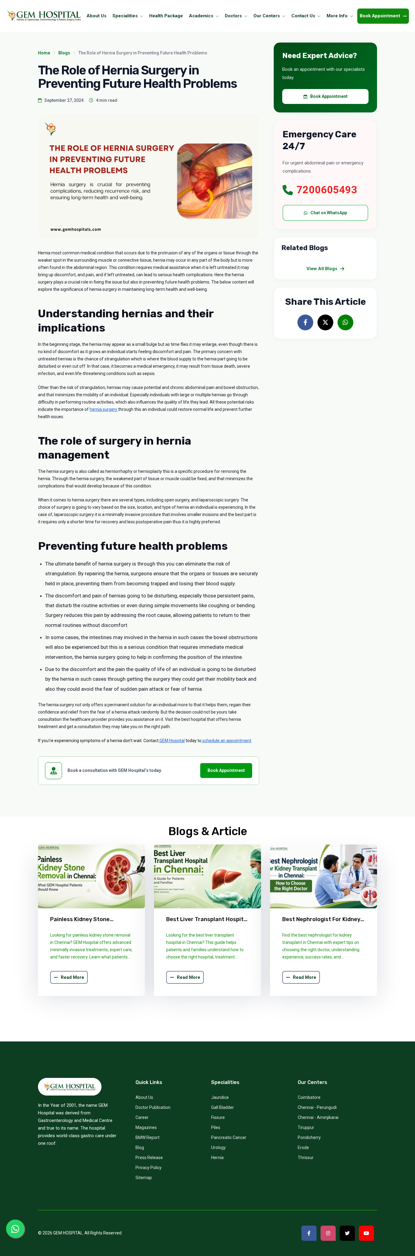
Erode (303, 1147)
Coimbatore (309, 1097)
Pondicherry (309, 1137)
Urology (218, 1147)
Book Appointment (226, 770)
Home (44, 52)
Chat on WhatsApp (328, 212)
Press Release (149, 1157)
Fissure (218, 1117)
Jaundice (220, 1097)
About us (144, 1097)
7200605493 (327, 190)
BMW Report (147, 1137)
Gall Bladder (222, 1107)
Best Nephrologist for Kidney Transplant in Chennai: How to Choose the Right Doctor (322, 919)
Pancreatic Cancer (228, 1137)
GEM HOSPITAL (68, 1232)
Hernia (217, 1157)
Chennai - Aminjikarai (318, 1117)
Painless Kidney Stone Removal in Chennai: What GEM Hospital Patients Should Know (91, 919)
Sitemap (143, 1177)
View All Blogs (322, 268)
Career (142, 1117)
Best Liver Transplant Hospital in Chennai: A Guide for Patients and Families (207, 919)
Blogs (64, 52)
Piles (215, 1127)
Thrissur (306, 1157)
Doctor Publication (152, 1107)
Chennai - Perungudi (317, 1107)
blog (139, 1147)
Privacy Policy (148, 1167)
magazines (146, 1127)
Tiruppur (306, 1127)
